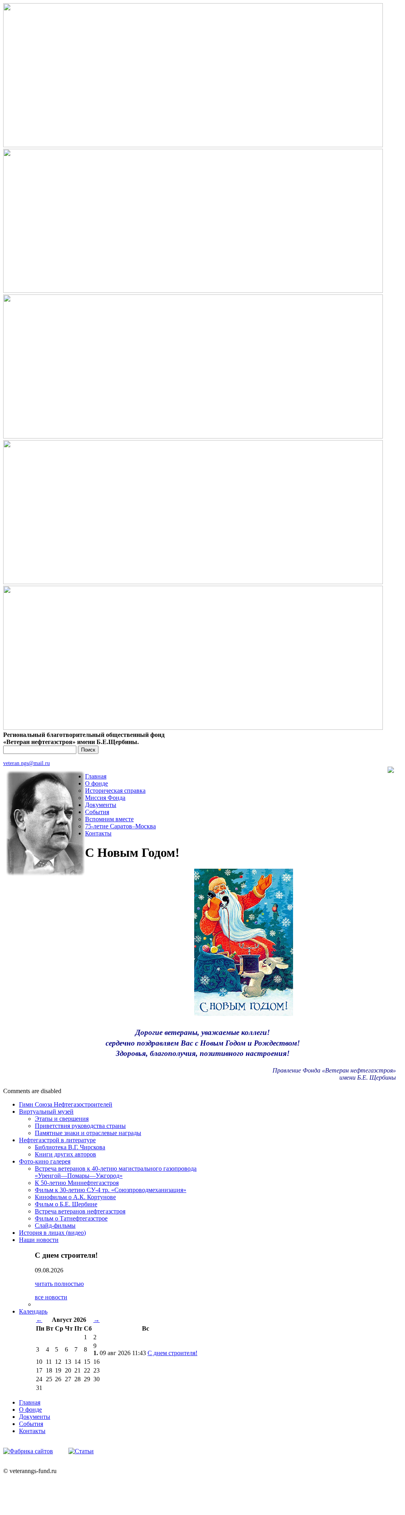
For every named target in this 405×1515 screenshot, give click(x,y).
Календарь (33, 1311)
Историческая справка (115, 790)
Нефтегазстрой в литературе (57, 1140)
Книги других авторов (65, 1154)
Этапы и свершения (62, 1118)
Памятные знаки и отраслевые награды (88, 1133)
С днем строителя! (172, 1353)
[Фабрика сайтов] (28, 1451)
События (97, 812)
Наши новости (39, 1239)
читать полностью (59, 1283)
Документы (100, 804)
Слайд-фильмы (55, 1225)
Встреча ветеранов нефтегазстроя (80, 1211)
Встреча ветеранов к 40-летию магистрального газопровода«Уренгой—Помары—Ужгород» (116, 1172)
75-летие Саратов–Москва (120, 826)
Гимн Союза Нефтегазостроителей (65, 1104)
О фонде (96, 783)
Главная (95, 776)
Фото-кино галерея (44, 1161)
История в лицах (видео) (52, 1232)
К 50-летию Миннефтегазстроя (77, 1182)
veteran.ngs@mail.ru (26, 763)
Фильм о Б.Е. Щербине (66, 1204)
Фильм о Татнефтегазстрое (71, 1218)
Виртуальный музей (46, 1111)
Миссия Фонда (105, 797)
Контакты (98, 833)
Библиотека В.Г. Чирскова (70, 1147)
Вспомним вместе (109, 819)
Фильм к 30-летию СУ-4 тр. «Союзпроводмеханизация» (110, 1190)
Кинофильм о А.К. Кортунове (75, 1197)
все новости (51, 1297)
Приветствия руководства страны (80, 1125)
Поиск (88, 750)
